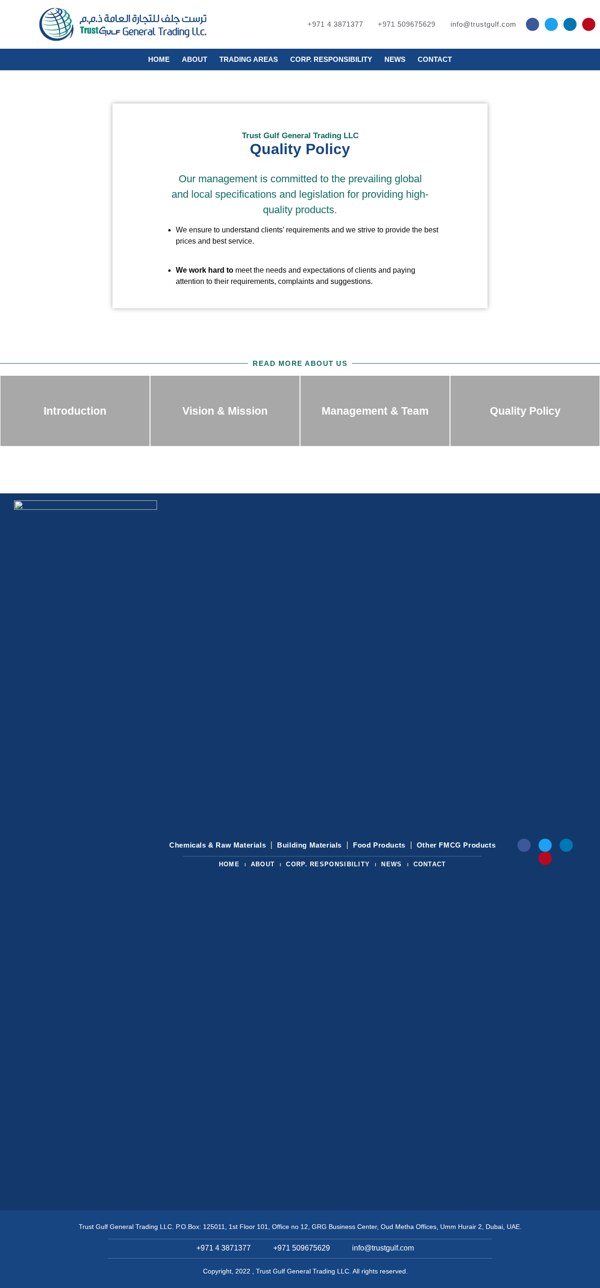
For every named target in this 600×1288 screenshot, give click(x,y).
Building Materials (309, 845)
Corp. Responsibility (331, 59)
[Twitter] (551, 24)
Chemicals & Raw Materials (217, 845)
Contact (435, 59)
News (394, 59)
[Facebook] (532, 24)
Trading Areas (248, 59)
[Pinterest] (588, 24)
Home (159, 59)
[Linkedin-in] (570, 24)
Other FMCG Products (456, 845)
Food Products (379, 845)
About (194, 59)
